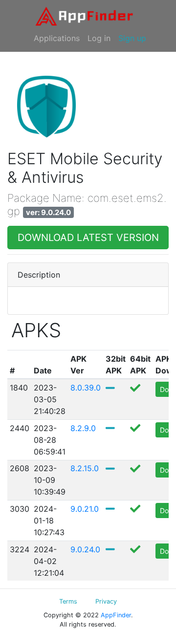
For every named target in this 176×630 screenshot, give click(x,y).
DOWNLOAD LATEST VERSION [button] (88, 237)
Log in (99, 38)
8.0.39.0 (85, 387)
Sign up (132, 38)
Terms (68, 601)
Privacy (106, 601)
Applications (57, 38)
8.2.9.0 (84, 428)
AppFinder (116, 615)
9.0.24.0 (85, 549)
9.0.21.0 (84, 509)
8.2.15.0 (84, 468)
